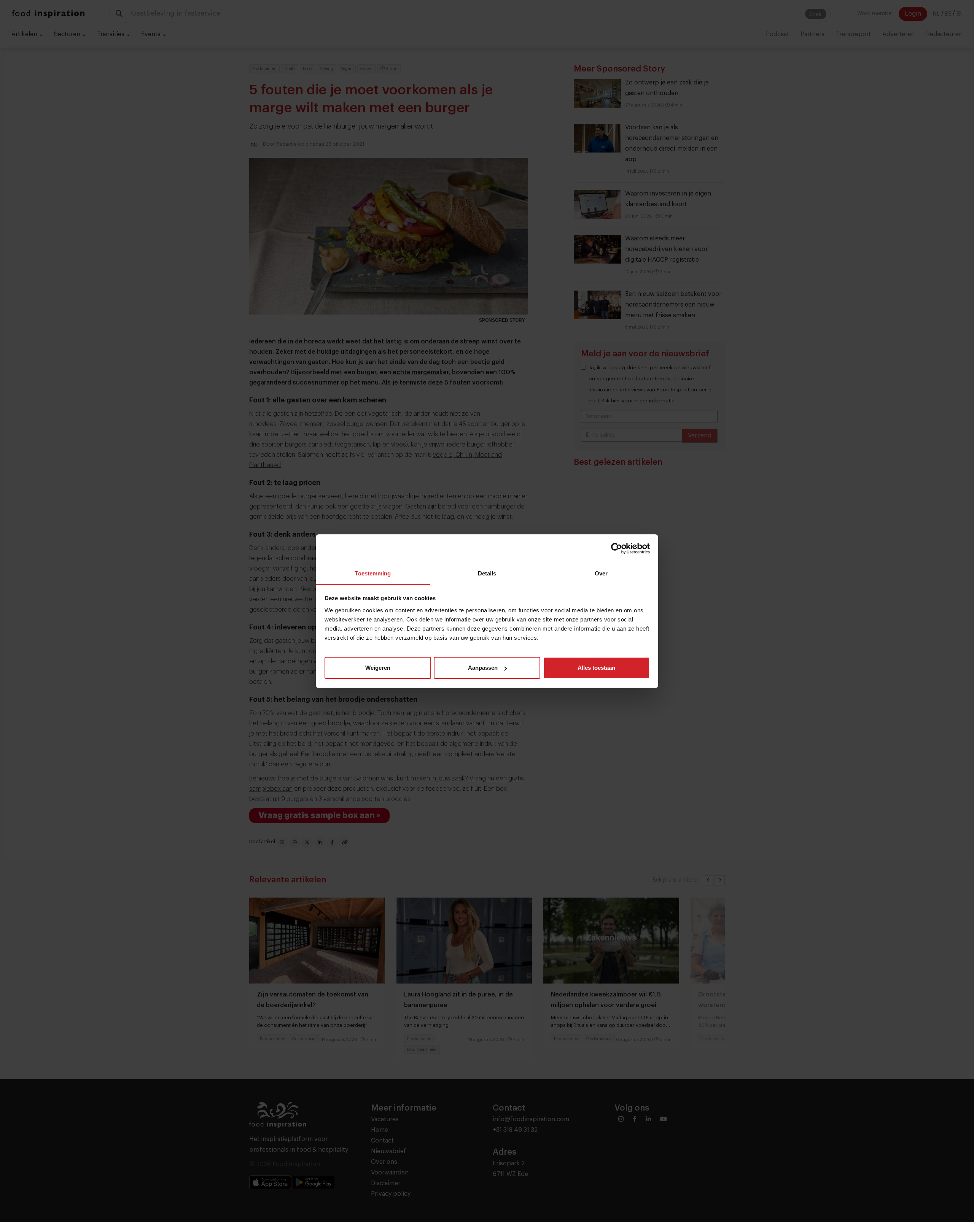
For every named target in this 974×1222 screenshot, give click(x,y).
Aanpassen (483, 667)
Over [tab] (601, 573)
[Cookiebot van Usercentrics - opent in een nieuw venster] (616, 548)
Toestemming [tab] (373, 573)
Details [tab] (487, 573)
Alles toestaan (596, 667)
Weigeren (377, 667)
